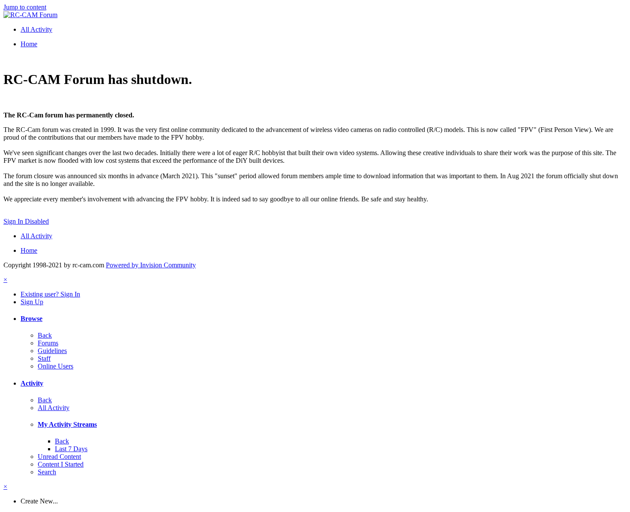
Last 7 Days (71, 448)
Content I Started (61, 464)
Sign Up (32, 301)
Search (47, 472)
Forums (48, 343)
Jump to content (24, 7)
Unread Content (59, 456)
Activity (32, 383)
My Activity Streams (67, 424)
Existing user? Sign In (50, 294)
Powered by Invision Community (151, 265)
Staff (44, 358)
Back (45, 335)
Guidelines (52, 350)
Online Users (55, 366)
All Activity (53, 407)
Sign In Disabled (26, 221)
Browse (31, 318)
